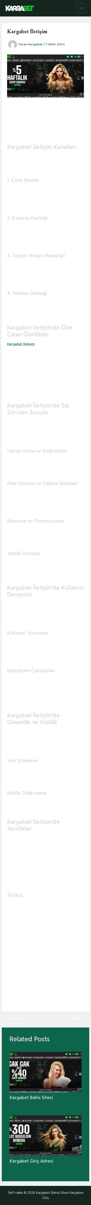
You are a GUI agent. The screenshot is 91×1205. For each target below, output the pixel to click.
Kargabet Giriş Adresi (31, 1161)
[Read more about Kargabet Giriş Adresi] (45, 1135)
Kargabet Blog (43, 1105)
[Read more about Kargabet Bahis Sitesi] (45, 1072)
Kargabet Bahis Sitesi (31, 1097)
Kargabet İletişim (21, 344)
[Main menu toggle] (81, 8)
